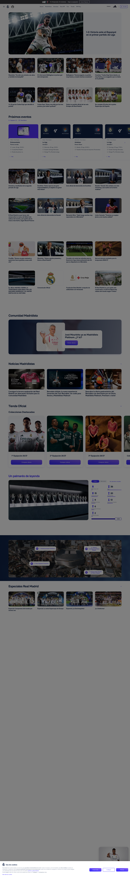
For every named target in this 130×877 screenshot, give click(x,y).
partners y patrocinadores (33, 870)
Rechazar (122, 869)
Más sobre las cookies (7, 874)
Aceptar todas (95, 869)
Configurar (109, 869)
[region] (65, 869)
